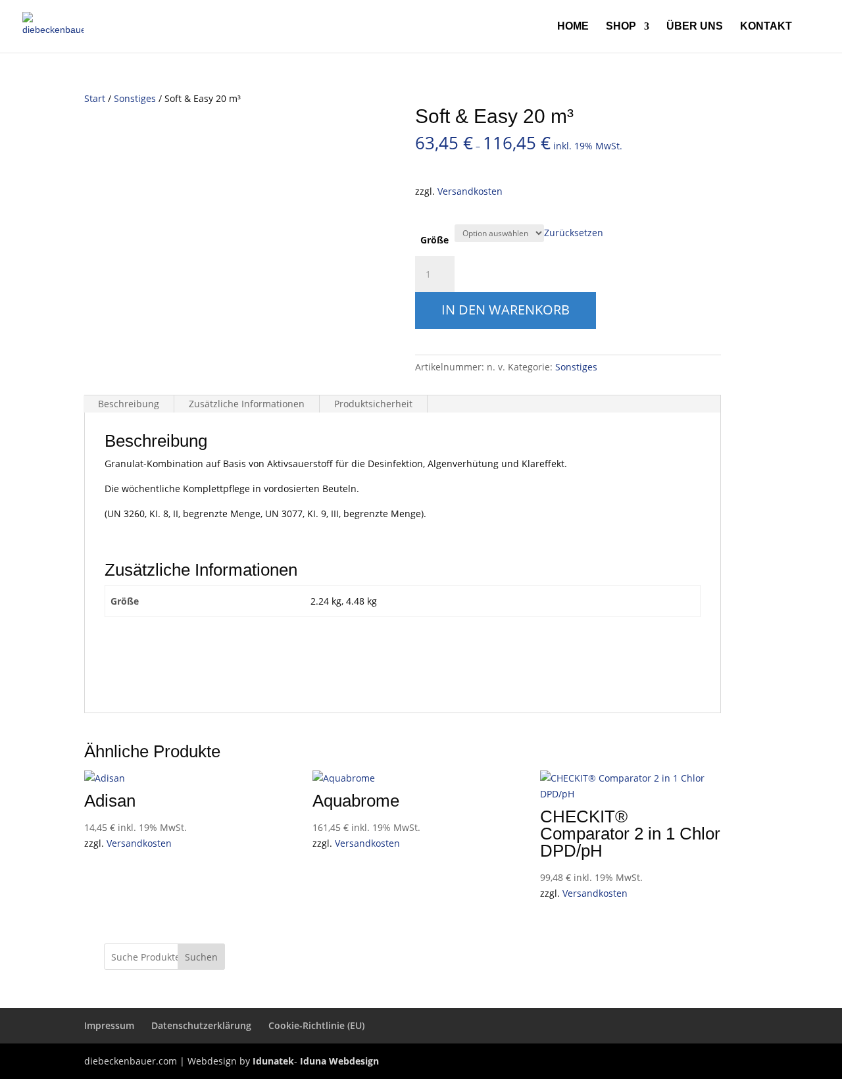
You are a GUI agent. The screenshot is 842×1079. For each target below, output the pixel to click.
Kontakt (766, 27)
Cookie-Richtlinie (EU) (316, 1025)
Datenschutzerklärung (201, 1025)
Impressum (109, 1025)
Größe (434, 240)
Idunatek (273, 1061)
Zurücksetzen (573, 232)
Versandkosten (470, 191)
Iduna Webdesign (339, 1061)
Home (573, 27)
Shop (621, 27)
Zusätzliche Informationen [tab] (247, 403)
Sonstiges (135, 98)
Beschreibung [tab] (128, 403)
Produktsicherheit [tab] (373, 403)
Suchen (201, 957)
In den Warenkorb (505, 309)
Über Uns (694, 27)
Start (94, 98)
